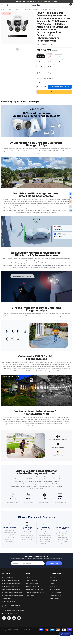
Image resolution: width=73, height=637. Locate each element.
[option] (17, 28)
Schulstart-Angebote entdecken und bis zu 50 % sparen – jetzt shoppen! (36, 1)
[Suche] (7, 5)
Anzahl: (38, 83)
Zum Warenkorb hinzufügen (59, 87)
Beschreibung (6, 102)
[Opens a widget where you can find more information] (65, 634)
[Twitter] (9, 618)
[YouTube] (14, 618)
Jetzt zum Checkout (54, 92)
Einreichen (54, 563)
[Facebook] (4, 618)
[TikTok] (19, 618)
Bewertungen (34, 102)
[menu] (2, 5)
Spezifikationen (20, 102)
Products (9, 9)
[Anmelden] (66, 5)
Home (3, 9)
